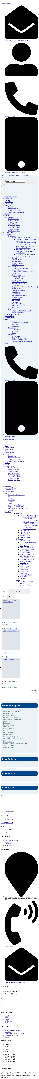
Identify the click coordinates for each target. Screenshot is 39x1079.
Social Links (12, 328)
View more (8, 234)
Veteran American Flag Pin (16, 212)
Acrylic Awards (9, 203)
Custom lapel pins (13, 208)
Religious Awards (17, 263)
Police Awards (16, 261)
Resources (11, 334)
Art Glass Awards (17, 270)
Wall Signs (15, 307)
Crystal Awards (10, 198)
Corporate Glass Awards (27, 559)
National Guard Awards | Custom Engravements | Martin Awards (26, 250)
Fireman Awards (17, 260)
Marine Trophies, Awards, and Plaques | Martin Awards (25, 247)
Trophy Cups (9, 232)
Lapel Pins (8, 454)
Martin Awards (5, 3)
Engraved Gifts (9, 317)
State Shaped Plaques (18, 304)
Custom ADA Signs (18, 278)
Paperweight (16, 294)
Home (6, 446)
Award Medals (8, 714)
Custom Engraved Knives (20, 268)
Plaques (7, 200)
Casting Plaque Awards (19, 277)
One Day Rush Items (10, 736)
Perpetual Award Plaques (19, 295)
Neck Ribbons (8, 734)
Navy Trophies (20, 253)
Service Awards (16, 300)
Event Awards (8, 721)
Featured (6, 723)
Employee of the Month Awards (21, 311)
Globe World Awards (18, 290)
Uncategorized (8, 748)
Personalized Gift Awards (12, 738)
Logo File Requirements (19, 338)
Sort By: (5, 592)
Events (10, 309)
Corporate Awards (11, 197)
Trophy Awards (8, 746)
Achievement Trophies (11, 712)
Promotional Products (12, 314)
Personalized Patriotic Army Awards (29, 517)
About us (15, 324)
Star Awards (15, 302)
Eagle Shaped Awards (18, 283)
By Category (12, 266)
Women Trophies (13, 229)
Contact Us (15, 326)
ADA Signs (15, 305)
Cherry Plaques (16, 275)
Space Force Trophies (29, 529)
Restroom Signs (17, 297)
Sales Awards (16, 299)
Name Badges (24, 563)
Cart (6, 343)
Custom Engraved (17, 280)
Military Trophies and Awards (28, 515)
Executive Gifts (16, 258)
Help (6, 319)
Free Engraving (8, 725)
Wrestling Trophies (14, 231)
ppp (4, 740)
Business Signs (9, 316)
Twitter (14, 333)
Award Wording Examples (20, 339)
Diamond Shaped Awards (19, 282)
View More (8, 512)
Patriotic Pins (12, 207)
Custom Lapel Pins (14, 458)
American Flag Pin (14, 210)
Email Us (4, 815)
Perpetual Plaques (25, 566)
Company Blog (16, 329)
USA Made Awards (18, 265)
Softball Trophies (13, 224)
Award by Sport (10, 217)
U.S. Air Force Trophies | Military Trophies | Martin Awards (26, 243)
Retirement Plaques (18, 312)
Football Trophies (13, 220)
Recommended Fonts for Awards (22, 341)
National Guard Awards (30, 525)
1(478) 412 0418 (7, 823)
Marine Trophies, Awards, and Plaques (29, 523)
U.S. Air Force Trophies (30, 520)
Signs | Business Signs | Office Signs (15, 744)
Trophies (7, 463)
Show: (4, 596)
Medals (7, 215)
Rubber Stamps (8, 742)
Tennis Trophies (13, 222)
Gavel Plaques (16, 285)
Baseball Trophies (13, 219)
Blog (9, 496)
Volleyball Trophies (14, 227)
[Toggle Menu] (1, 483)
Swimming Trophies (14, 225)
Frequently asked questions (20, 322)
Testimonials (16, 336)
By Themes (11, 236)
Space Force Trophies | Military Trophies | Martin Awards (25, 255)
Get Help (11, 321)
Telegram (15, 331)
